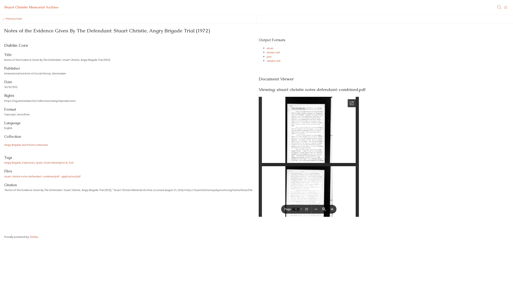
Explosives (28, 163)
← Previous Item (12, 19)
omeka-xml (273, 61)
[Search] (499, 7)
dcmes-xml (273, 52)
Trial (71, 163)
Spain (39, 163)
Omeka (33, 237)
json (269, 57)
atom (270, 48)
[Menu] (506, 7)
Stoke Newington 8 (55, 163)
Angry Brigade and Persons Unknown (26, 145)
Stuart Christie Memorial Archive (31, 7)
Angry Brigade (12, 163)
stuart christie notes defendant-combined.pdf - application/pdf (42, 176)
